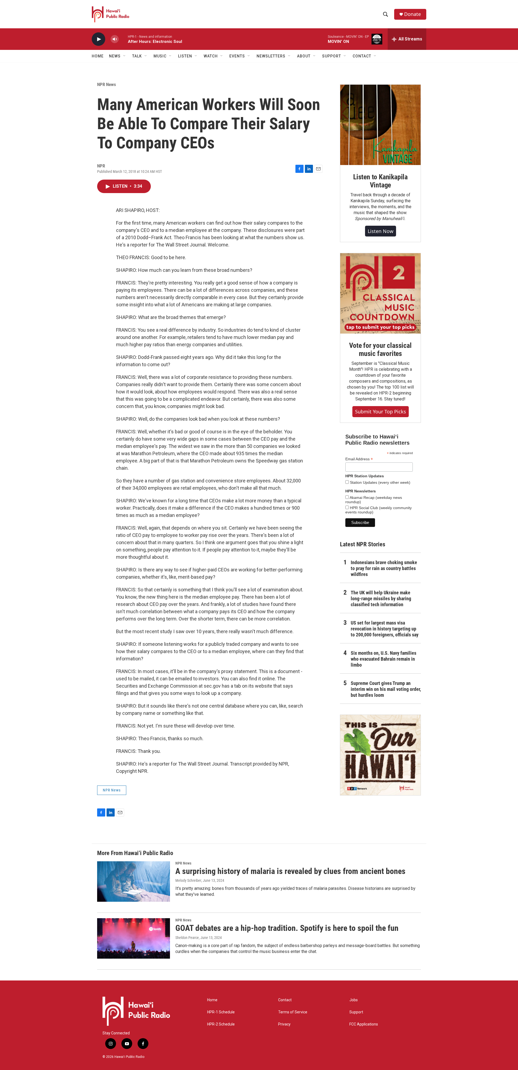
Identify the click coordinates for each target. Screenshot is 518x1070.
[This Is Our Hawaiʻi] (380, 755)
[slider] (123, 39)
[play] (98, 39)
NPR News (106, 84)
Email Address (359, 459)
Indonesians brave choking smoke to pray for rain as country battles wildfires (384, 568)
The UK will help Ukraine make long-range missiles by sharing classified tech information (381, 598)
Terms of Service (292, 1012)
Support (356, 1012)
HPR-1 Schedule (221, 1012)
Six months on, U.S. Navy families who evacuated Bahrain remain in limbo (383, 659)
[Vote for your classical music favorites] (380, 293)
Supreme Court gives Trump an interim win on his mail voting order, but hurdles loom (386, 689)
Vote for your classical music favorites (380, 349)
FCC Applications (363, 1024)
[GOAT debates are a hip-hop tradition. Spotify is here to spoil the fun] (133, 938)
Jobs (353, 1000)
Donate (412, 14)
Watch (211, 56)
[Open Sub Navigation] (124, 56)
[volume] (114, 39)
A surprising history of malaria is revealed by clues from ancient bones (290, 871)
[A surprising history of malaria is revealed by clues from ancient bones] (133, 881)
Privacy (284, 1024)
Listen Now (380, 231)
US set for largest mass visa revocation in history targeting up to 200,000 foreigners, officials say (384, 628)
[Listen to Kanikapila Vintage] (380, 125)
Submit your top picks (380, 411)
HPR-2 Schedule (221, 1024)
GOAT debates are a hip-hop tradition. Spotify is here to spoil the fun (286, 928)
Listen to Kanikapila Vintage (380, 181)
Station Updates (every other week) (379, 482)
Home (98, 56)
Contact (285, 1000)
